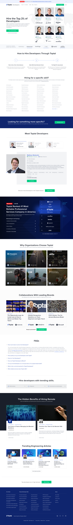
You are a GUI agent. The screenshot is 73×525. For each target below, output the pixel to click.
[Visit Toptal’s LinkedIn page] (57, 516)
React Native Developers (41, 96)
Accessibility (48, 520)
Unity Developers (55, 94)
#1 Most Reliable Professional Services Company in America (42, 1)
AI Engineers (21, 504)
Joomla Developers (25, 96)
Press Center (57, 498)
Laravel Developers (25, 100)
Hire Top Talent (41, 329)
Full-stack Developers (23, 494)
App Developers (9, 91)
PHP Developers (39, 87)
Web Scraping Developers (56, 102)
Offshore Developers (25, 110)
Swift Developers (55, 91)
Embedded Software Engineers (11, 108)
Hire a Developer (60, 4)
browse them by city (45, 81)
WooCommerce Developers (57, 104)
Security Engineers (40, 104)
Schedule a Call (60, 122)
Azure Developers (9, 94)
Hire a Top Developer (12, 30)
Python (47, 172)
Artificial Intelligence (41, 172)
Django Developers (22, 509)
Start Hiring (49, 190)
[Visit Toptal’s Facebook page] (63, 516)
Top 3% (22, 4)
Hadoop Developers (34, 498)
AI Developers (8, 85)
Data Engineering (54, 172)
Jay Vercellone (58, 17)
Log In (66, 4)
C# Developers (8, 100)
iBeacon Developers (25, 91)
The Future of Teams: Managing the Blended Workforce (20, 427)
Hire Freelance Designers (10, 496)
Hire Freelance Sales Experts (11, 507)
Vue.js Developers (55, 98)
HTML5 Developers (25, 89)
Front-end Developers (23, 496)
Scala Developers (46, 506)
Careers (56, 500)
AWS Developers (9, 93)
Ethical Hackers (8, 110)
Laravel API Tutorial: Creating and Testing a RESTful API (13, 463)
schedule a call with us (59, 351)
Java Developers (24, 93)
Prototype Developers (40, 91)
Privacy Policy (38, 520)
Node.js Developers (34, 509)
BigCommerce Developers (10, 96)
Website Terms (43, 520)
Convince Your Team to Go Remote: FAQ (50, 426)
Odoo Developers (25, 108)
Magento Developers (25, 102)
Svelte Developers (55, 89)
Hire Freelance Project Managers (11, 503)
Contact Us (57, 496)
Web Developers (55, 100)
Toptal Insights (11, 424)
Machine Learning (30, 172)
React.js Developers (46, 500)
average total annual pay (17, 350)
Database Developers (10, 104)
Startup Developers (55, 87)
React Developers (40, 94)
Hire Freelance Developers (10, 494)
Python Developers (40, 93)
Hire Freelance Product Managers (12, 505)
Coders (7, 102)
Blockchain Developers (10, 98)
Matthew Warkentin (33, 155)
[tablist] (36, 146)
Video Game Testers (55, 96)
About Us (35, 4)
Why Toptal (57, 494)
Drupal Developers (34, 494)
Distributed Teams (18, 424)
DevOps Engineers (9, 106)
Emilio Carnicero (58, 36)
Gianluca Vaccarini (48, 36)
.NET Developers (24, 104)
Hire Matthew (31, 180)
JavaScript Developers (25, 94)
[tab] (18, 144)
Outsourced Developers (41, 85)
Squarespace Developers (56, 85)
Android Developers (9, 87)
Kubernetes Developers (26, 98)
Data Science (35, 172)
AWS (50, 172)
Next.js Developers (25, 106)
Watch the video (13, 265)
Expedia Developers (25, 85)
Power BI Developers (40, 89)
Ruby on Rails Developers (41, 100)
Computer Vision (61, 172)
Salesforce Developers (41, 102)
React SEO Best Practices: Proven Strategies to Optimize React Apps (28, 463)
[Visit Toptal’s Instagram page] (66, 516)
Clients (30, 4)
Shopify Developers (40, 108)
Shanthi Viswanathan (39, 17)
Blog (33, 4)
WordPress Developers (56, 106)
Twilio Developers (55, 93)
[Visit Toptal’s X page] (60, 516)
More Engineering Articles (36, 471)
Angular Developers (9, 89)
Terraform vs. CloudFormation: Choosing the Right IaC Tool (59, 463)
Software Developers (40, 110)
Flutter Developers (25, 87)
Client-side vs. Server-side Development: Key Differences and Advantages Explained (44, 463)
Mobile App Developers (23, 502)
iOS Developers (33, 500)
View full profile (39, 12)
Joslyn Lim (37, 36)
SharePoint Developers (41, 106)
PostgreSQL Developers (47, 496)
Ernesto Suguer (48, 17)
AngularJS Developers (23, 507)
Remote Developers (40, 98)
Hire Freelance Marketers (10, 498)
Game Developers (34, 496)
